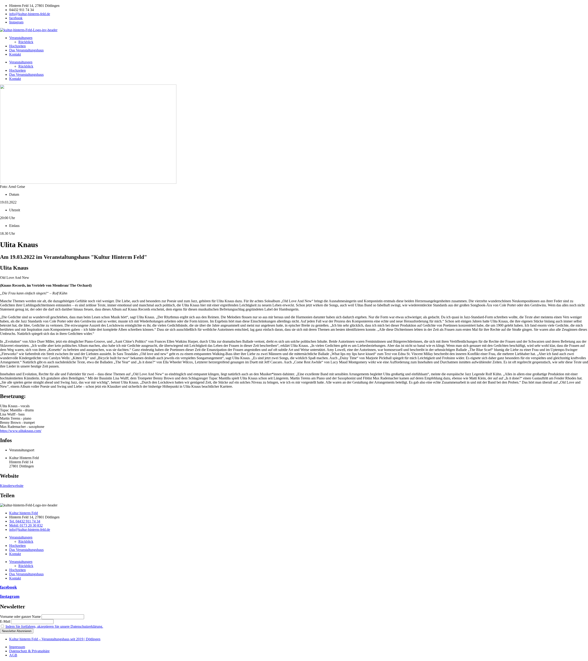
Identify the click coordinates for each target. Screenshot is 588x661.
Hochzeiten (17, 46)
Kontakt (15, 54)
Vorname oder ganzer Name (20, 617)
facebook (8, 587)
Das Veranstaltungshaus (26, 50)
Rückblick (25, 42)
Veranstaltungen (20, 38)
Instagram (10, 596)
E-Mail (5, 621)
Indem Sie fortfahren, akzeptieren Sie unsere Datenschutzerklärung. (54, 626)
